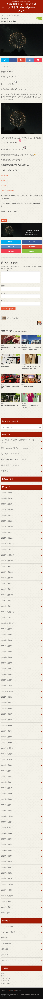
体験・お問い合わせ (7, 190)
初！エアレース (10, 454)
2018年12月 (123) (7, 544)
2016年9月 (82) (6, 697)
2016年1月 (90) (6, 742)
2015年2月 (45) (6, 805)
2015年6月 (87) (6, 782)
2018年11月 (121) (7, 549)
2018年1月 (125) (7, 606)
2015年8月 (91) (6, 771)
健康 (4, 938)
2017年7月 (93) (6, 640)
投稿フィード (5, 978)
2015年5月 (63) (6, 788)
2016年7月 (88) (6, 708)
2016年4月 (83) (6, 725)
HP (7, 990)
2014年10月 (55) (7, 827)
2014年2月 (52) (6, 873)
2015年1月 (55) (6, 810)
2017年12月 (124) (7, 612)
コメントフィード (7, 981)
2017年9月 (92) (6, 629)
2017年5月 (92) (6, 651)
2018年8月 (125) (7, 566)
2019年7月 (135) (7, 504)
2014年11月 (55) (7, 822)
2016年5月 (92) (6, 720)
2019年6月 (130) (7, 509)
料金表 (3, 180)
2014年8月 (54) (6, 839)
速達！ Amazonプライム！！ (14, 448)
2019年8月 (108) (7, 498)
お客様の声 (4, 185)
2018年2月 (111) (7, 600)
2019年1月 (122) (7, 538)
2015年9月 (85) (6, 765)
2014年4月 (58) (6, 862)
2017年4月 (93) (6, 657)
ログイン (4, 976)
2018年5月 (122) (7, 583)
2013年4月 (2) (6, 901)
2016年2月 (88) (6, 737)
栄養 (4, 949)
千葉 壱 (6, 471)
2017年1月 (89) (6, 674)
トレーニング (8, 932)
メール (4, 293)
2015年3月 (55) (6, 799)
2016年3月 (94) (6, 731)
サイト (3, 300)
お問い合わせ (18, 990)
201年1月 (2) (5, 913)
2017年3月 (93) (6, 663)
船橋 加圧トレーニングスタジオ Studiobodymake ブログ (21, 7)
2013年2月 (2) (6, 907)
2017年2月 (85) (6, 668)
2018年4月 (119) (7, 589)
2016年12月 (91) (7, 680)
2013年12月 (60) (7, 884)
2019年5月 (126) (7, 515)
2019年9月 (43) (6, 492)
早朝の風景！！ (10, 465)
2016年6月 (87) (6, 714)
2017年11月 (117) (7, 617)
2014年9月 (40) (6, 833)
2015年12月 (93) (7, 748)
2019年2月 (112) (7, 532)
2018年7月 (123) (7, 572)
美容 (4, 955)
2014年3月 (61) (6, 867)
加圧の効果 (4, 175)
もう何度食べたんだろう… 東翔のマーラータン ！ (19, 441)
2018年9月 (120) (7, 561)
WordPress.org (6, 983)
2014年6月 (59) (6, 850)
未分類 (4, 220)
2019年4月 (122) (7, 521)
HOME (3, 990)
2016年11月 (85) (7, 685)
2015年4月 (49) (6, 793)
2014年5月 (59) (6, 856)
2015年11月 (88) (7, 754)
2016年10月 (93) (7, 691)
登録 (2, 973)
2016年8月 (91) (6, 703)
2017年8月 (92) (6, 634)
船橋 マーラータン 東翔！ (13, 459)
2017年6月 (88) (6, 646)
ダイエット (7, 926)
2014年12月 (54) (7, 816)
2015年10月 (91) (7, 759)
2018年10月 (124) (7, 555)
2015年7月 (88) (6, 776)
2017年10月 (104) (7, 623)
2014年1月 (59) (6, 879)
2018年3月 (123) (7, 595)
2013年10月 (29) (7, 896)
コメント (4, 270)
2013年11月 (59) (7, 890)
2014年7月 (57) (6, 844)
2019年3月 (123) (7, 526)
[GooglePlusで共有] (21, 60)
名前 (3, 286)
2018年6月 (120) (7, 578)
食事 (4, 960)
